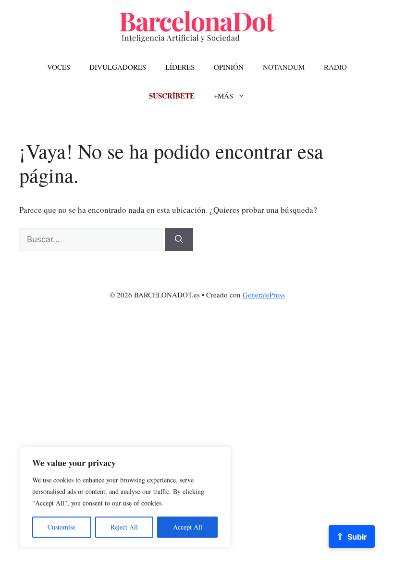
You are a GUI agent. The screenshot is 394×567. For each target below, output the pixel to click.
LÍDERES (180, 67)
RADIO (335, 67)
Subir (351, 536)
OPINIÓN (229, 67)
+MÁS (223, 95)
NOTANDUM (284, 67)
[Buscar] (179, 239)
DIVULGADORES (117, 67)
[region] (125, 497)
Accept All (187, 526)
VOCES (58, 67)
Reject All (124, 526)
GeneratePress (264, 294)
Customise (61, 526)
